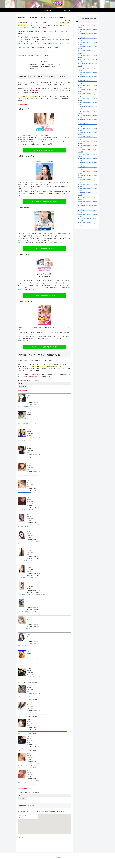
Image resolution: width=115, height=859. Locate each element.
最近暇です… (20, 662)
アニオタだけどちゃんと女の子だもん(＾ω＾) (27, 457)
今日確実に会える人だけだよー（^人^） (26, 628)
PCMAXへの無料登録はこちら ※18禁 (44, 248)
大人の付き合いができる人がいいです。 (26, 406)
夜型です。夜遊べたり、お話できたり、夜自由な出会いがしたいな (32, 594)
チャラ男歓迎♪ (21, 748)
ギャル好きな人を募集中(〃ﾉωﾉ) (24, 492)
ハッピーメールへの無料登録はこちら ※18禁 (44, 201)
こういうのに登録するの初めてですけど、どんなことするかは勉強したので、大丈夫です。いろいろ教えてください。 (42, 731)
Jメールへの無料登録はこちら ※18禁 (44, 150)
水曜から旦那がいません (23, 645)
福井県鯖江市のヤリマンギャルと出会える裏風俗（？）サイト (45, 64)
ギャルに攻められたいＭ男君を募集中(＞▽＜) (27, 509)
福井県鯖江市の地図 (35, 68)
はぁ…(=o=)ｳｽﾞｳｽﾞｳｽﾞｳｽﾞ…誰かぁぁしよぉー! (27, 577)
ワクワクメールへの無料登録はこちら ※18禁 (44, 347)
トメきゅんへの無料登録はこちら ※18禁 (44, 295)
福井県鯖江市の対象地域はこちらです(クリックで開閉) (34, 55)
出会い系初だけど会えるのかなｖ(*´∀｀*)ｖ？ (27, 611)
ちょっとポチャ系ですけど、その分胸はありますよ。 (29, 765)
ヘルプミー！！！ (21, 543)
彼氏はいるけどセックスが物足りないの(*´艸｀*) (28, 475)
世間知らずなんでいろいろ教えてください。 (27, 696)
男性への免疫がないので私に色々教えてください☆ (28, 440)
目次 (42, 61)
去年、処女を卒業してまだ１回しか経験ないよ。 (28, 423)
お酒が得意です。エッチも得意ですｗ (26, 782)
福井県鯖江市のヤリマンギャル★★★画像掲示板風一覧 (43, 66)
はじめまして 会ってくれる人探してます (26, 560)
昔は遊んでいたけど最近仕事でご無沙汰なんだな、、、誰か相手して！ (33, 714)
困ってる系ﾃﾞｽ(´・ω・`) (23, 526)
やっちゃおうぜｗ (21, 679)
